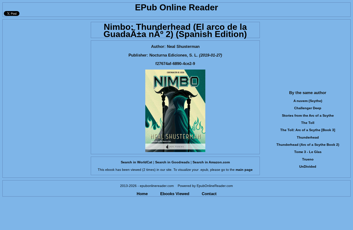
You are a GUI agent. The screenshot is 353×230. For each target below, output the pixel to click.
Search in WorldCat (136, 162)
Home (142, 193)
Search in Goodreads (172, 162)
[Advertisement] (45, 53)
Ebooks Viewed (174, 193)
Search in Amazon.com (211, 162)
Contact (209, 193)
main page (244, 170)
